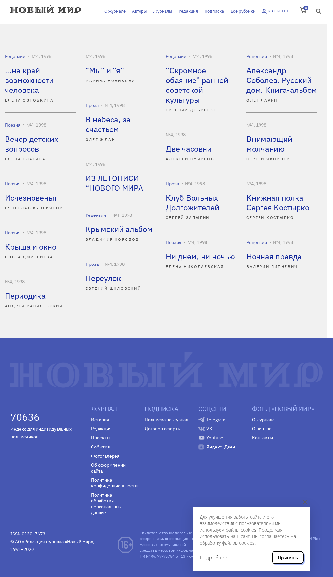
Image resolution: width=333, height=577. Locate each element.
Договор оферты (163, 429)
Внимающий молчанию (269, 144)
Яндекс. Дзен (220, 447)
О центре (262, 429)
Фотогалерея (105, 456)
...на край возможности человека (29, 80)
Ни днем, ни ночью (200, 256)
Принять (288, 557)
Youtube (214, 438)
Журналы (162, 11)
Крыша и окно (30, 246)
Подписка (214, 11)
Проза (92, 105)
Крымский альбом (119, 229)
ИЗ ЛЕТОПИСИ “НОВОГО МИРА (114, 183)
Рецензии (15, 56)
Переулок (103, 278)
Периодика (25, 295)
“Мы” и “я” (105, 70)
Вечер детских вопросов (31, 144)
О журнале (115, 11)
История (100, 420)
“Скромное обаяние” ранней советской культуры (197, 85)
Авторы (139, 11)
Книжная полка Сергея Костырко (277, 202)
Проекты (100, 438)
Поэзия (12, 125)
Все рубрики (243, 11)
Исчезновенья (31, 197)
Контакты (262, 438)
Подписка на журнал (166, 420)
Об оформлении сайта (108, 468)
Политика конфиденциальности (113, 483)
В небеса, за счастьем (108, 124)
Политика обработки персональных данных (106, 503)
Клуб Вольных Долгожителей (192, 202)
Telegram (215, 420)
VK (209, 429)
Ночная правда (274, 256)
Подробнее (213, 557)
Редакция (188, 11)
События (100, 447)
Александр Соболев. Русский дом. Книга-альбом (281, 80)
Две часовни (189, 148)
